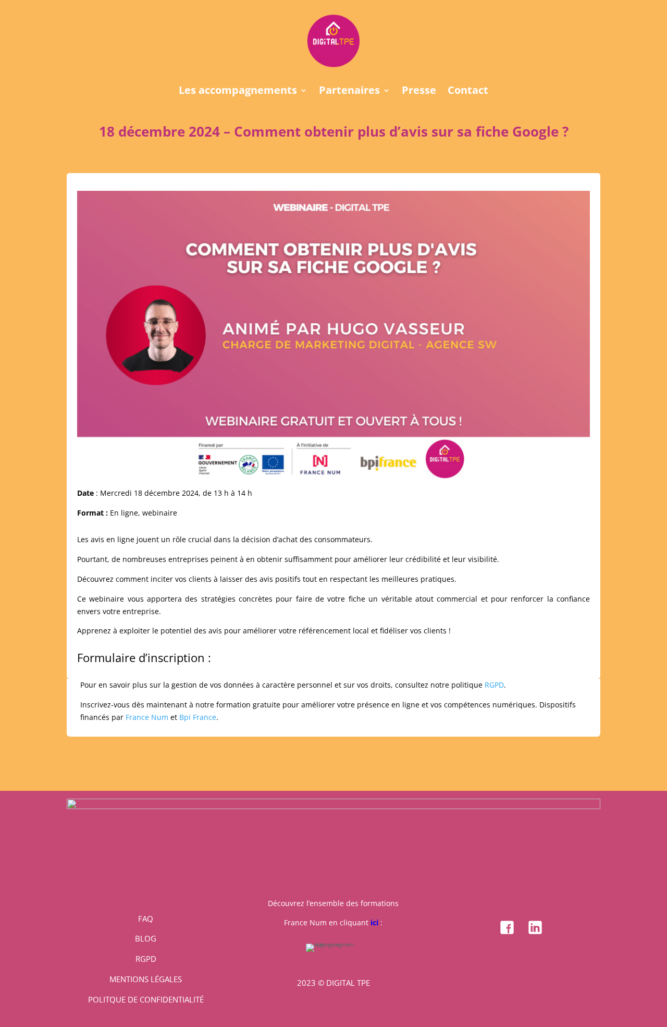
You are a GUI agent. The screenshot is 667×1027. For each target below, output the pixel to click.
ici (374, 922)
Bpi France (197, 717)
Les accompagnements (238, 92)
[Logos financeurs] (333, 806)
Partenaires (349, 92)
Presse (419, 92)
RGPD (494, 685)
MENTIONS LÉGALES (145, 979)
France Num (147, 717)
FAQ (145, 918)
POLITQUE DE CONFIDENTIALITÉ (146, 999)
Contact (468, 92)
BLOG (145, 938)
